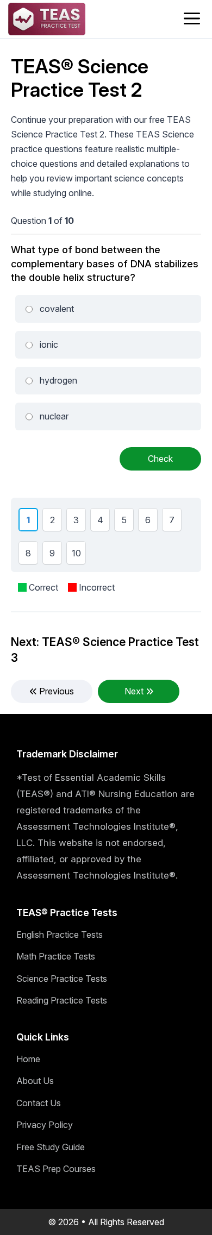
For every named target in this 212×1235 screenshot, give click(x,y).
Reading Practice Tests (61, 1000)
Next (135, 691)
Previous (55, 691)
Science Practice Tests (61, 978)
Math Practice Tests (55, 956)
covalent (57, 308)
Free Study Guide (50, 1147)
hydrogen (58, 380)
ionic (49, 344)
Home (28, 1059)
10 (78, 556)
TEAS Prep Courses (56, 1168)
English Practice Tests (59, 934)
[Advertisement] (106, 820)
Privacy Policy (44, 1124)
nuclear (54, 416)
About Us (35, 1080)
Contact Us (38, 1103)
